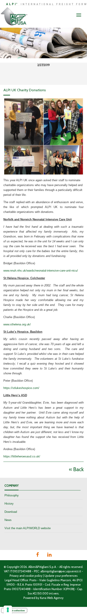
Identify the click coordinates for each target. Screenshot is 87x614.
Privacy (14, 575)
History (9, 503)
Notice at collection (14, 610)
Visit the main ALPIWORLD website (27, 528)
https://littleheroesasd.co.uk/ (21, 456)
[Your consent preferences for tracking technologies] (8, 610)
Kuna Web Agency (52, 598)
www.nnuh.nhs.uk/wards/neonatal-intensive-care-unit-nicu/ (40, 270)
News (8, 520)
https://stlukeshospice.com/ (21, 388)
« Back (76, 469)
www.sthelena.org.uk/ (17, 324)
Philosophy (11, 495)
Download (10, 511)
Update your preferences (61, 575)
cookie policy (33, 575)
